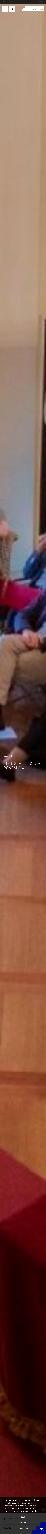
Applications (7, 2)
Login (41, 2)
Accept (23, 1517)
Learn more (23, 1528)
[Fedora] (33, 8)
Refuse (23, 1523)
